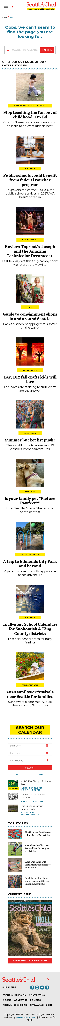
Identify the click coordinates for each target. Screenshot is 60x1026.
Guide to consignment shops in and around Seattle (30, 316)
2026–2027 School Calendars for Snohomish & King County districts (30, 628)
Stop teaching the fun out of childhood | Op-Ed (30, 114)
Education (30, 169)
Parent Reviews (30, 240)
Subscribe (9, 987)
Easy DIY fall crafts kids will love (30, 379)
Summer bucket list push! (30, 440)
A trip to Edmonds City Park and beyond (30, 563)
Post (18, 774)
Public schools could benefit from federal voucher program (30, 179)
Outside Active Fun (30, 555)
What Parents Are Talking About (30, 106)
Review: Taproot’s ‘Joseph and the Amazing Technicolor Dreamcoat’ (30, 250)
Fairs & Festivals (30, 685)
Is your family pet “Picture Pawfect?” (30, 500)
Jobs (49, 1005)
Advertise (21, 1000)
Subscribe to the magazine (30, 960)
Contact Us (37, 995)
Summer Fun (30, 433)
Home (4, 17)
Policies (35, 1000)
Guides (30, 307)
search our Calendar (30, 730)
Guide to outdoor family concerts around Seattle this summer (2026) (37, 880)
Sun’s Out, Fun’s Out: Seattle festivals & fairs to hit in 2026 (38, 864)
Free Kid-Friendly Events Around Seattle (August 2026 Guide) (38, 848)
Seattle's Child (28, 1014)
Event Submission (14, 995)
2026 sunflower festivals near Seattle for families (30, 694)
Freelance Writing (15, 1005)
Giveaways (37, 1005)
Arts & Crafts (30, 370)
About (7, 1000)
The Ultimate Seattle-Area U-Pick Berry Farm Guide (38, 833)
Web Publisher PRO (26, 1017)
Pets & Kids (30, 492)
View (41, 774)
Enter (47, 50)
